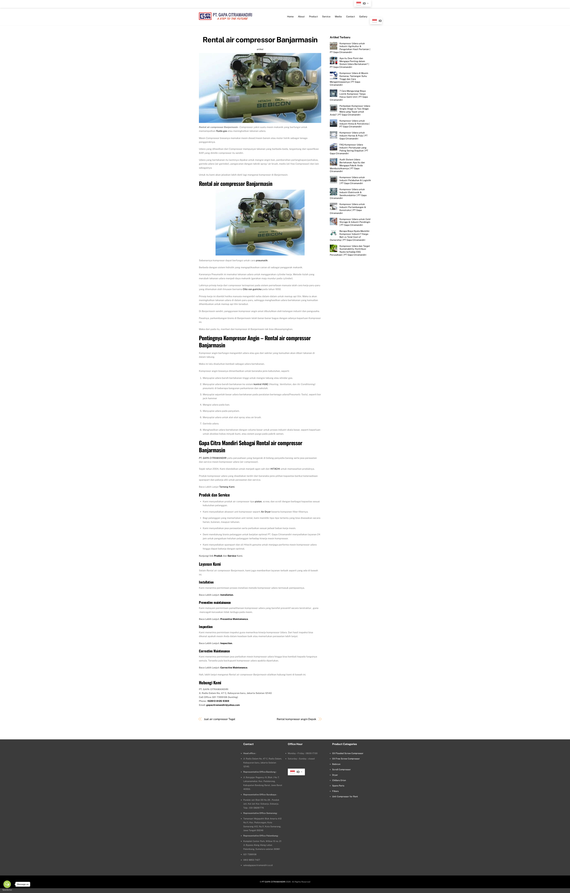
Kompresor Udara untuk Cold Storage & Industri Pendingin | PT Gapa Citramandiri (354, 222)
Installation (226, 594)
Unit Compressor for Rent (345, 796)
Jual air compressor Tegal (219, 719)
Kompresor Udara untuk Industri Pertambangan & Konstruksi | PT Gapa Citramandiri (348, 208)
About (301, 16)
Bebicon (336, 764)
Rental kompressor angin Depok (296, 719)
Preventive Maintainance (234, 619)
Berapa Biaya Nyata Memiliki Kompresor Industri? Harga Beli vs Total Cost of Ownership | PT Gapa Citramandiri (349, 235)
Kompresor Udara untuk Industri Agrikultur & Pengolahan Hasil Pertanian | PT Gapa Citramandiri (350, 47)
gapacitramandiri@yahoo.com (223, 705)
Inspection (226, 643)
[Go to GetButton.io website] (7, 890)
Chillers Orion (339, 780)
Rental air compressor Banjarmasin (260, 39)
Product (313, 16)
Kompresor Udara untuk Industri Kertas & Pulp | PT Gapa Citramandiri (353, 135)
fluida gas (221, 131)
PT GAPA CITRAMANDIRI (273, 882)
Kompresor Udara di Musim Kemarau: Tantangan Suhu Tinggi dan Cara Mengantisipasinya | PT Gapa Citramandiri (349, 79)
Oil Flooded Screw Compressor (347, 753)
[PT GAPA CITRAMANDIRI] (225, 18)
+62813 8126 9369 (218, 701)
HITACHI (275, 468)
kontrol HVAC (261, 384)
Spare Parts (338, 785)
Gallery (363, 16)
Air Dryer (266, 511)
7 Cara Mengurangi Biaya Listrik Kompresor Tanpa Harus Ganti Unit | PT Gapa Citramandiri (349, 95)
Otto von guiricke (252, 289)
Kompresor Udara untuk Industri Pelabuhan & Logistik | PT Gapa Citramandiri (355, 180)
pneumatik (262, 260)
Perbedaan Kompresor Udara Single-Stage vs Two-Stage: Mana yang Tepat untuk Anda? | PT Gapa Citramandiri (350, 110)
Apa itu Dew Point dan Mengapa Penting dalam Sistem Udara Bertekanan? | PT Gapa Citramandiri (349, 62)
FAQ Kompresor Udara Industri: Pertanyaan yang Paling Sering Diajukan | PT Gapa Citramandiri (349, 149)
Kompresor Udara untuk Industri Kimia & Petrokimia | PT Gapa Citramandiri (354, 123)
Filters (335, 791)
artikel (260, 49)
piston (258, 501)
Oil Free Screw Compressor (346, 758)
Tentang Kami (227, 486)
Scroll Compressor (341, 769)
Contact (350, 16)
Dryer (335, 775)
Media (338, 16)
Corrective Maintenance (233, 667)
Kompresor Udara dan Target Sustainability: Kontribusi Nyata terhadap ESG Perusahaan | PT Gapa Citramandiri (350, 250)
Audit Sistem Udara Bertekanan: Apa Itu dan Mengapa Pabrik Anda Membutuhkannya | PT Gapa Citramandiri (347, 165)
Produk (218, 555)
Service (326, 16)
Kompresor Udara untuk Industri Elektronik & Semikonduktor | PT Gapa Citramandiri (348, 193)
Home (290, 16)
